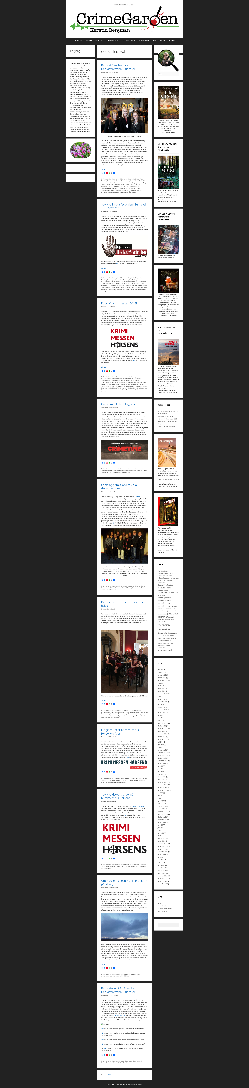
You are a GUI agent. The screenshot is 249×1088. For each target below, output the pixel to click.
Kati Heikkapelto (134, 283)
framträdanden (123, 382)
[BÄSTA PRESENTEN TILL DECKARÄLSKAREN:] (168, 352)
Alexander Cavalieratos (109, 179)
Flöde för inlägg (162, 906)
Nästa (110, 1074)
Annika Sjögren (135, 179)
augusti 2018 (162, 763)
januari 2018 (161, 779)
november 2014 (162, 878)
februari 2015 (162, 870)
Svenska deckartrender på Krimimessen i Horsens (117, 796)
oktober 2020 (162, 726)
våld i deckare (132, 192)
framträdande (113, 714)
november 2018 (162, 755)
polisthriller (136, 716)
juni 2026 (160, 669)
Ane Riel (119, 179)
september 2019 (163, 739)
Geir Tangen (132, 183)
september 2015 (163, 852)
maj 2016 (160, 830)
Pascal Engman (125, 188)
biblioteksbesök (163, 571)
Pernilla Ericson (115, 287)
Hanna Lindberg (141, 183)
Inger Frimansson (115, 184)
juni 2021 (160, 718)
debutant (161, 578)
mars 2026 (161, 672)
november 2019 (162, 734)
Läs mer (103, 169)
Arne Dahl (106, 377)
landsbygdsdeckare (162, 614)
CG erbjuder (99, 40)
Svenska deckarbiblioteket (124, 588)
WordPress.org (162, 911)
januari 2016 (161, 841)
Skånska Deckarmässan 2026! (167, 419)
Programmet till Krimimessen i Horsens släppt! (120, 731)
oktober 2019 (162, 736)
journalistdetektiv (162, 611)
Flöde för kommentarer (165, 908)
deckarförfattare (114, 183)
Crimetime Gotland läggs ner (119, 404)
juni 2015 (160, 860)
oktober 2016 (162, 817)
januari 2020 (161, 731)
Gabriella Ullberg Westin (112, 384)
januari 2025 (161, 688)
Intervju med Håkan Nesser (166, 426)
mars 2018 (161, 774)
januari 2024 (161, 691)
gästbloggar (124, 586)
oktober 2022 (162, 699)
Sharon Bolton (110, 190)
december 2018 (162, 753)
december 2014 (162, 876)
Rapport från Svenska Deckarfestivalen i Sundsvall (118, 67)
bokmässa (135, 469)
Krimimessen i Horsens (137, 384)
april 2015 (161, 865)
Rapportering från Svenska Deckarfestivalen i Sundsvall (118, 990)
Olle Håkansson (116, 188)
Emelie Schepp (125, 380)
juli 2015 (160, 857)
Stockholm (162, 633)
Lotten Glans (124, 1061)
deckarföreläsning (106, 378)
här (117, 264)
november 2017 (162, 785)
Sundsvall (118, 190)
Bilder (155, 40)
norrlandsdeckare (106, 188)
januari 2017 (161, 809)
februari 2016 (162, 838)
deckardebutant (175, 578)
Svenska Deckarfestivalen (78, 114)
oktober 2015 (162, 849)
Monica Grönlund (134, 186)
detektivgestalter (105, 380)
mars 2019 (161, 747)
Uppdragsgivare (144, 40)
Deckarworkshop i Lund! (165, 416)
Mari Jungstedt (140, 386)
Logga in (160, 903)
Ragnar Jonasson (136, 188)
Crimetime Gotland (130, 470)
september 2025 (163, 680)
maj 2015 (160, 862)
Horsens (122, 384)
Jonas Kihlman (134, 184)
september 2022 (163, 702)
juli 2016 (160, 825)
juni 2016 (160, 828)
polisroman (172, 613)
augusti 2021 (162, 712)
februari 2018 (162, 777)
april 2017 (161, 801)
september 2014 (163, 884)
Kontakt (162, 40)
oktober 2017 (162, 787)
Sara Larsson (135, 287)
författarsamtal (105, 382)
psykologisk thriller (169, 619)
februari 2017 (162, 806)
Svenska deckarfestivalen (130, 289)
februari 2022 (162, 707)
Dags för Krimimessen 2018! (119, 303)
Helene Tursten (105, 184)
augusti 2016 (162, 822)
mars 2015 (161, 868)
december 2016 (162, 811)
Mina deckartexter (112, 40)
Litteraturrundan (84, 129)
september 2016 (163, 819)
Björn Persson (125, 181)
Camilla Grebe (134, 181)
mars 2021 (161, 720)
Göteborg (121, 472)
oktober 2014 (162, 881)
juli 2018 (160, 766)
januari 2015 (161, 873)
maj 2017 (160, 798)
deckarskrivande (124, 183)
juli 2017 (160, 793)
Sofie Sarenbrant (131, 388)
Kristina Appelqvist (114, 186)
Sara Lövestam (105, 717)
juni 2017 (160, 795)
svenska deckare (137, 390)
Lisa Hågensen (119, 716)
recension (164, 625)
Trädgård (89, 40)
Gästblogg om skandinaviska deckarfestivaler (119, 486)
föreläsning (174, 606)
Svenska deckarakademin (128, 190)
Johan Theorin (125, 184)
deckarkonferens (125, 974)
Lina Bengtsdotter (120, 386)
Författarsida (78, 40)
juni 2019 (160, 742)
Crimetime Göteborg (106, 470)
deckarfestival (105, 183)
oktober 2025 (162, 678)
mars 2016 (161, 836)
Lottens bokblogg (120, 1015)
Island (123, 976)
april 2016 (161, 833)
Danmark (118, 377)
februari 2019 (162, 750)
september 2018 (163, 761)
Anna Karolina (126, 179)
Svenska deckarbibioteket (108, 588)
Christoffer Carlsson (168, 575)
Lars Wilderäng (124, 186)
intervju (173, 608)
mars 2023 (161, 696)
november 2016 (162, 814)
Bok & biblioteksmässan (110, 469)
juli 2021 (160, 715)
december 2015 (162, 844)
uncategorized (115, 192)
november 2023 (162, 694)
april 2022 (161, 704)
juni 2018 (160, 769)
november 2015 (162, 846)
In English (172, 40)
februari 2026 (162, 675)
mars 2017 (161, 803)
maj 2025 (160, 683)
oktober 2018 (162, 758)
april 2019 (161, 744)
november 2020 (162, 723)
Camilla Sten (142, 181)
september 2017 (163, 790)
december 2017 (162, 782)
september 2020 (163, 728)
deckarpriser (173, 593)
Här (128, 757)
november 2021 (162, 710)
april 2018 (161, 771)
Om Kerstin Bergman (128, 40)
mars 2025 (161, 686)
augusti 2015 (162, 854)
